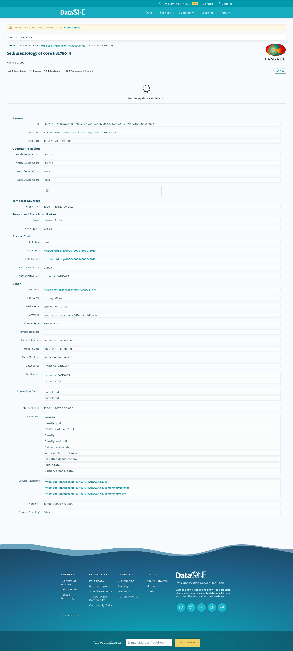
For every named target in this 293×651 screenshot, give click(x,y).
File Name (33, 298)
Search (13, 37)
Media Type (33, 306)
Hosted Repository (68, 596)
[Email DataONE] (201, 607)
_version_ (34, 503)
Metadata (26, 37)
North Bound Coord (28, 162)
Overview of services (68, 582)
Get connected (187, 642)
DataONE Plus (70, 589)
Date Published (30, 408)
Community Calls (100, 605)
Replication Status (28, 391)
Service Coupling (29, 512)
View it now (72, 27)
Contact (152, 591)
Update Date (32, 348)
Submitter (33, 250)
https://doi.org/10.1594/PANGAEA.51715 (63, 45)
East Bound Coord (28, 179)
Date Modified (31, 357)
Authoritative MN (29, 276)
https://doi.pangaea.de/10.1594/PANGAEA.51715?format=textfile (87, 487)
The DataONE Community (98, 598)
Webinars (124, 591)
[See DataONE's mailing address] (222, 607)
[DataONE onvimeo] (191, 607)
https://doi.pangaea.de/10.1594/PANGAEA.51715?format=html (85, 493)
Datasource (33, 365)
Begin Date (33, 206)
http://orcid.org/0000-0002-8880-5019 (70, 250)
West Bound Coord (28, 171)
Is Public (34, 242)
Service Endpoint (29, 480)
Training (123, 586)
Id (38, 123)
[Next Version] (112, 46)
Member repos (98, 586)
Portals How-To (128, 596)
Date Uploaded (30, 340)
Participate (96, 580)
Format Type (32, 323)
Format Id (34, 314)
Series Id (34, 289)
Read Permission (29, 267)
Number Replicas (29, 331)
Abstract (34, 132)
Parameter (33, 416)
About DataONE (157, 580)
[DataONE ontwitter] (181, 607)
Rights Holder (31, 259)
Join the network (100, 591)
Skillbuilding (126, 580)
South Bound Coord (27, 154)
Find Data (72, 615)
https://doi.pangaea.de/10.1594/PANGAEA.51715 (76, 481)
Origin (36, 220)
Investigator (32, 228)
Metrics (151, 586)
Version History (99, 45)
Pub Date (34, 140)
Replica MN (33, 374)
